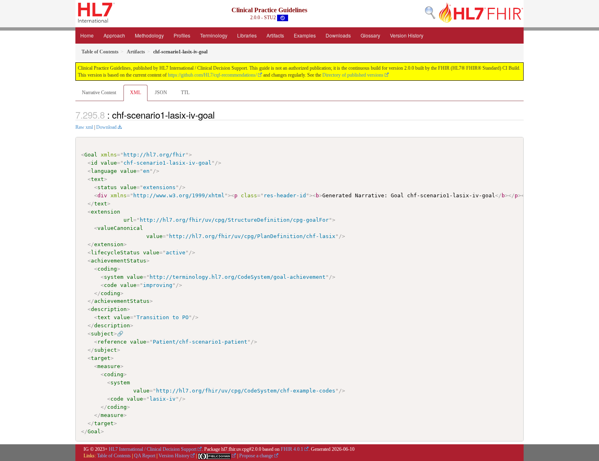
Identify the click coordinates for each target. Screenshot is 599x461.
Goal (90, 155)
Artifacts (275, 35)
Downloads (338, 35)
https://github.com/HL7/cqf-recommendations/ (212, 75)
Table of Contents (114, 456)
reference (112, 342)
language (104, 171)
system (113, 277)
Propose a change (256, 456)
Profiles (182, 35)
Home (87, 35)
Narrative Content (99, 92)
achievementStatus (118, 261)
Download (106, 127)
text (97, 179)
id (94, 163)
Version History (406, 35)
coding (107, 269)
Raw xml (84, 127)
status (107, 187)
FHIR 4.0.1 (292, 449)
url (128, 220)
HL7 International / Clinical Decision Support (152, 449)
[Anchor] (219, 114)
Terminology (213, 35)
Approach (114, 35)
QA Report (144, 456)
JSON (161, 92)
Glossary (370, 35)
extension (105, 212)
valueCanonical (120, 228)
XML (135, 92)
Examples (305, 35)
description (109, 309)
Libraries (247, 35)
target (100, 358)
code (110, 285)
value (109, 163)
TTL (185, 92)
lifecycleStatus (115, 252)
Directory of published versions (352, 75)
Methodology (149, 35)
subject (102, 334)
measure (108, 366)
